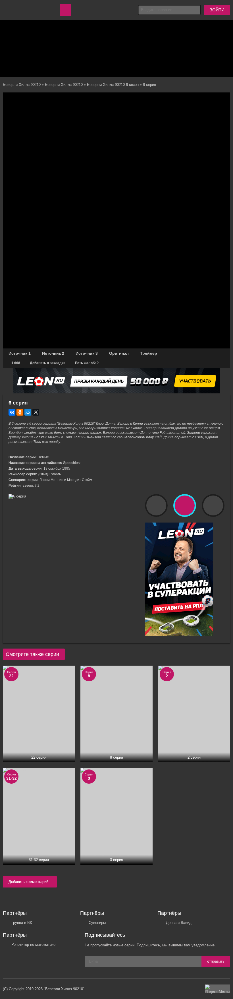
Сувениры (97, 922)
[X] (35, 412)
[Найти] (196, 10)
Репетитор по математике (33, 944)
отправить (215, 961)
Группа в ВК (21, 922)
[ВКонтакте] (12, 412)
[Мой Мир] (27, 412)
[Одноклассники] (19, 412)
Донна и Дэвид (179, 922)
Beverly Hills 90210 (25, 10)
